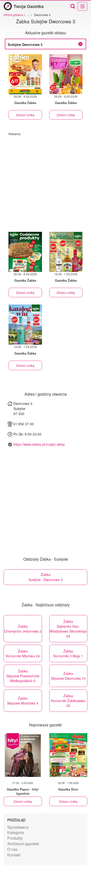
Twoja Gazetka (29, 6)
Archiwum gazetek (23, 843)
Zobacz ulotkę (25, 115)
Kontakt (13, 855)
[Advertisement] (45, 181)
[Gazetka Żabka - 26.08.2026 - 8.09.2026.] (25, 74)
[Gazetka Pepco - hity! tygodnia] (23, 755)
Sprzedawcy (18, 827)
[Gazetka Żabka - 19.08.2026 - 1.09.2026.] (66, 252)
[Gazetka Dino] (68, 755)
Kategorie (15, 832)
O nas (12, 849)
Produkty (15, 838)
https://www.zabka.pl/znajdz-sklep (39, 444)
